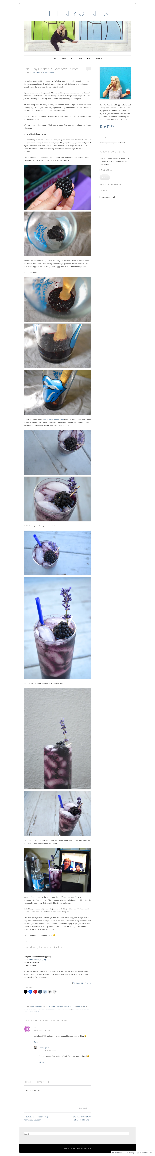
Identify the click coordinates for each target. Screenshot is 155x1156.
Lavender (75, 1009)
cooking (80, 1006)
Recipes (31, 1012)
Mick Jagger (84, 1009)
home (55, 58)
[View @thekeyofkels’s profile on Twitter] (104, 126)
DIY (85, 1006)
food (72, 58)
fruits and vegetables (45, 1009)
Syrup (36, 1012)
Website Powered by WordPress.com (77, 1149)
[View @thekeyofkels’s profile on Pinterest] (112, 126)
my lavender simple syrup (54, 419)
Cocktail (73, 1006)
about (64, 58)
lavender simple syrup (37, 959)
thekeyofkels (48, 72)
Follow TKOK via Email (112, 151)
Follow (104, 177)
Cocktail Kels (36, 1006)
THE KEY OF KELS (77, 13)
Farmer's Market (30, 1009)
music (89, 58)
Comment (83, 1108)
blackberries (54, 1006)
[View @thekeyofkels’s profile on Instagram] (108, 126)
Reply (36, 1042)
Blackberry (64, 1006)
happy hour (62, 1009)
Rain (25, 1012)
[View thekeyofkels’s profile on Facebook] (101, 126)
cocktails (99, 58)
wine (80, 58)
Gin (56, 1009)
